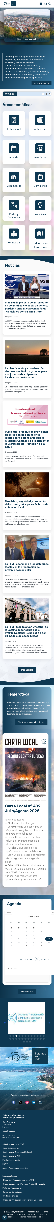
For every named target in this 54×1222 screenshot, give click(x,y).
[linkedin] (33, 1102)
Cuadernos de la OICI (11, 1156)
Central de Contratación (12, 1192)
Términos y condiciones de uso (31, 1217)
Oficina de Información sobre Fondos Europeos (22, 1200)
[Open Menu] (40, 3)
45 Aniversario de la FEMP (13, 1144)
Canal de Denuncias (11, 1148)
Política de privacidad (26, 1214)
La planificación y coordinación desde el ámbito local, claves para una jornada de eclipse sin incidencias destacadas (26, 373)
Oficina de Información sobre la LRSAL (18, 1180)
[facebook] (13, 1102)
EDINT (5, 1164)
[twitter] (20, 1102)
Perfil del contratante (11, 1160)
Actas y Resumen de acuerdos (15, 1168)
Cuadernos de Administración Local (17, 1152)
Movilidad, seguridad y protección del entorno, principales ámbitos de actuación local (26, 504)
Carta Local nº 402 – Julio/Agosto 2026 (24, 808)
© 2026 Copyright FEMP (14, 1212)
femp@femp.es (9, 1131)
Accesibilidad (33, 1212)
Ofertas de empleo (10, 1196)
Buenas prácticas (10, 1176)
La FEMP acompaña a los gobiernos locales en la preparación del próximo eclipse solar (27, 567)
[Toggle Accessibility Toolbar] (4, 1217)
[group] (27, 25)
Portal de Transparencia (12, 1188)
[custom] (40, 1102)
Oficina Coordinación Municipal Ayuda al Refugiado (24, 1184)
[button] (5, 1023)
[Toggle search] (49, 4)
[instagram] (27, 1102)
